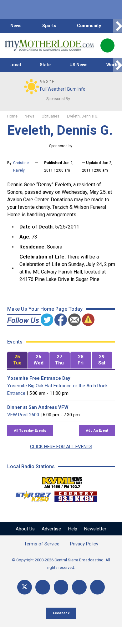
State (45, 64)
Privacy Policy (84, 544)
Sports (49, 25)
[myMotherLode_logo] (49, 45)
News (16, 25)
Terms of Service (41, 544)
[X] (24, 587)
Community (89, 25)
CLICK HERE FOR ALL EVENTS (61, 446)
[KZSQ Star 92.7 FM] (30, 495)
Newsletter (95, 529)
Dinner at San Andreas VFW (38, 407)
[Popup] (107, 45)
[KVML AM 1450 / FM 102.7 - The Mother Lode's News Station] (62, 480)
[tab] (17, 360)
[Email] (79, 587)
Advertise (51, 529)
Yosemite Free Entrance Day (38, 378)
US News (78, 64)
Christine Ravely (21, 167)
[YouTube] (61, 587)
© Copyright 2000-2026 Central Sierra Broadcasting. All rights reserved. (61, 564)
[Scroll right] (117, 26)
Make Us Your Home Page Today (45, 309)
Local (15, 64)
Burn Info (76, 89)
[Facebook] (42, 587)
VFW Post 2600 (23, 415)
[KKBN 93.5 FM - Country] (75, 495)
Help (72, 529)
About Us (25, 529)
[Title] (97, 587)
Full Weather (52, 89)
